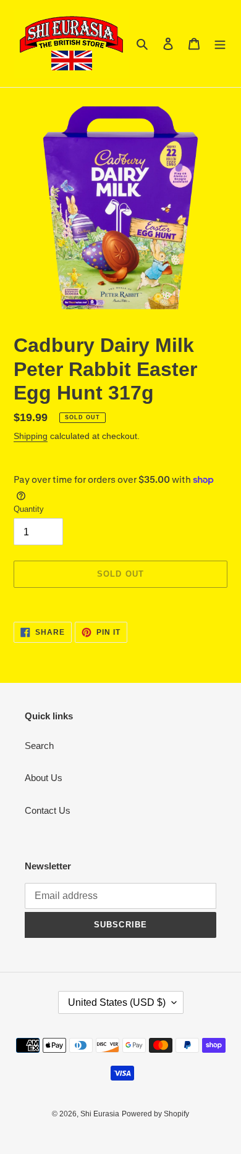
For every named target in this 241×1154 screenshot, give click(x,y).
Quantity (29, 509)
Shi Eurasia (99, 1114)
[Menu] (220, 43)
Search (39, 745)
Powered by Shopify (155, 1114)
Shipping (31, 436)
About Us (43, 777)
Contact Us (47, 810)
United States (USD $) (117, 1002)
